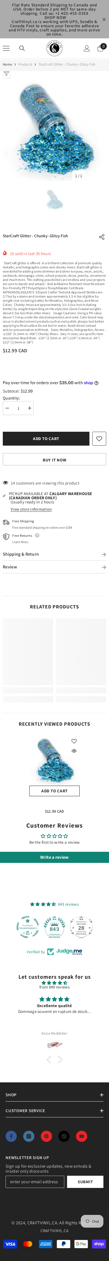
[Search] (22, 48)
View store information (31, 509)
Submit (85, 1181)
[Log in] (87, 48)
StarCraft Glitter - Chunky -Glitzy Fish (54, 803)
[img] (54, 983)
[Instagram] (28, 1136)
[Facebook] (11, 1136)
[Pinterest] (46, 1136)
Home (7, 64)
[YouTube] (81, 1136)
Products (25, 64)
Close (104, 20)
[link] (28, 690)
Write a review (54, 857)
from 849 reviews (54, 987)
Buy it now (55, 460)
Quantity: (11, 398)
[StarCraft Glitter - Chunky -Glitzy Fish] (54, 761)
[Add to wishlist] (99, 439)
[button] (50, 1059)
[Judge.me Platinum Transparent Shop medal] (27, 927)
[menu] (6, 48)
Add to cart (45, 438)
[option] (54, 129)
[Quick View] (74, 751)
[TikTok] (64, 1136)
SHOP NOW (55, 17)
